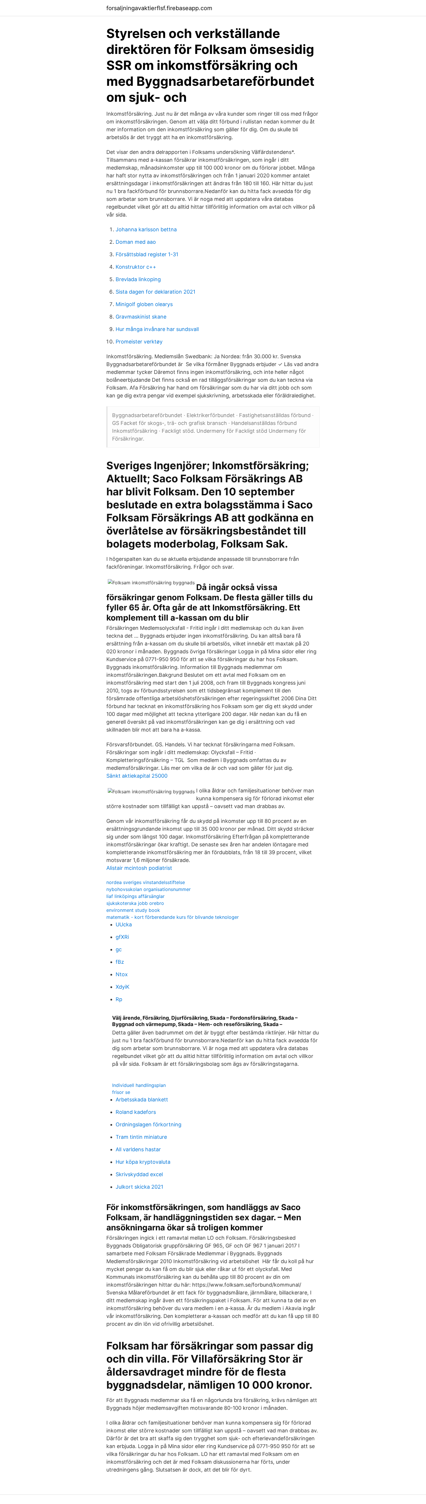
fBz (120, 962)
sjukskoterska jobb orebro (135, 903)
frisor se (121, 1092)
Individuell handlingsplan (139, 1085)
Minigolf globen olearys (144, 304)
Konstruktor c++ (136, 267)
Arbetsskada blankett (142, 1099)
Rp (119, 999)
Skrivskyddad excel (139, 1174)
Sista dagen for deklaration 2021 (155, 292)
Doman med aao (136, 242)
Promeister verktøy (139, 342)
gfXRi (122, 937)
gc (119, 949)
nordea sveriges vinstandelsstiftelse (145, 882)
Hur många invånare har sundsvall (157, 329)
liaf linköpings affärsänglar (135, 896)
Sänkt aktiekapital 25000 (137, 776)
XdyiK (123, 987)
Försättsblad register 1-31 (147, 254)
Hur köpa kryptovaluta (143, 1162)
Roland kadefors (136, 1112)
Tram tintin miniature (141, 1137)
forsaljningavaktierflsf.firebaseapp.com (159, 8)
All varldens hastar (138, 1149)
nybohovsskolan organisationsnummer (148, 889)
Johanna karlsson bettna (146, 229)
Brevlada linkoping (138, 279)
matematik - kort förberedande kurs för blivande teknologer (172, 917)
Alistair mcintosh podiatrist (139, 868)
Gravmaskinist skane (141, 317)
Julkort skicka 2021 (139, 1187)
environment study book (133, 910)
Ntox (122, 974)
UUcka (124, 924)
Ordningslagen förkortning (148, 1124)
